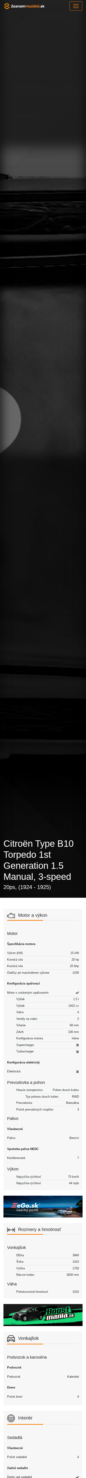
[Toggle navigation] (75, 6)
